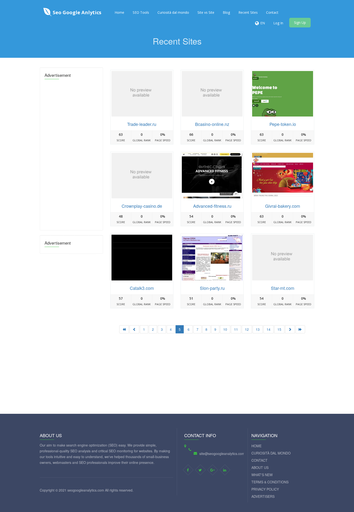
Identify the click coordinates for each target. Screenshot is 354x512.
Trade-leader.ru (141, 124)
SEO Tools (141, 12)
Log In (278, 23)
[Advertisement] (71, 153)
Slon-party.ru (212, 288)
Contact (272, 12)
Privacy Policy (265, 489)
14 (268, 329)
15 (279, 329)
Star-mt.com (282, 288)
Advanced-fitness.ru (212, 206)
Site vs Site (205, 12)
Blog (226, 12)
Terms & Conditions (269, 482)
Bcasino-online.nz (212, 124)
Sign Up (300, 22)
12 (247, 329)
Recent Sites (248, 12)
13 (258, 329)
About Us (260, 467)
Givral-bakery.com (282, 206)
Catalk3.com (142, 288)
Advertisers (263, 496)
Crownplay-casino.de (142, 206)
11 (236, 329)
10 (225, 329)
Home (119, 12)
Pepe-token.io (282, 124)
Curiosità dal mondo (173, 12)
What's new (262, 474)
